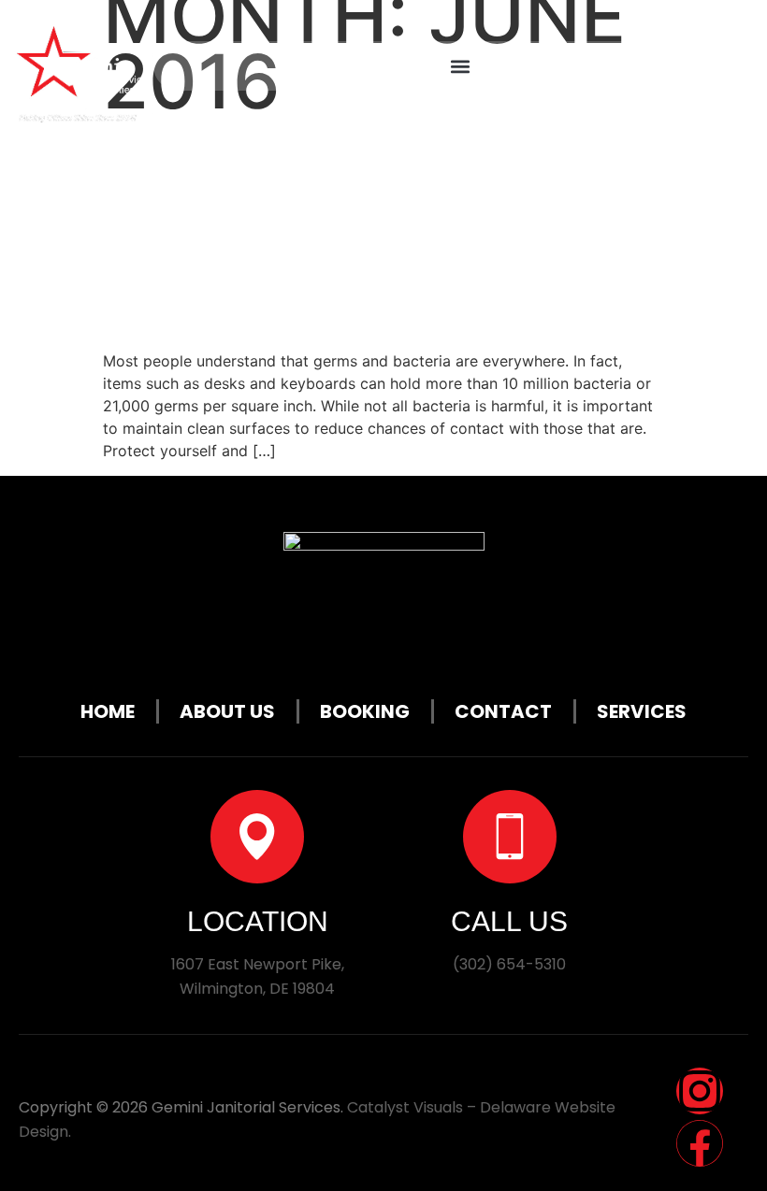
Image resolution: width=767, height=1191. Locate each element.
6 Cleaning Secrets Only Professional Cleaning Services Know (380, 231)
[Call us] (510, 836)
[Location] (257, 836)
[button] (460, 65)
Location (257, 921)
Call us (509, 921)
